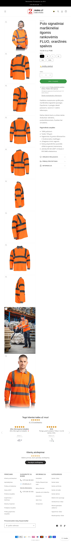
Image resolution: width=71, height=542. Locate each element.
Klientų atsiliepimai (10, 478)
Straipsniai (39, 504)
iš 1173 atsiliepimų (35, 422)
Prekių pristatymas (10, 486)
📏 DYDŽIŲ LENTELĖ (46, 66)
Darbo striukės (56, 490)
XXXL (49, 60)
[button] (5, 11)
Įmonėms (39, 496)
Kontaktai (39, 478)
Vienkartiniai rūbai (57, 501)
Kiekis (41, 71)
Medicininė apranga (58, 498)
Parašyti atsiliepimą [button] (35, 462)
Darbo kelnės (56, 494)
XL (58, 56)
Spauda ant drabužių (42, 492)
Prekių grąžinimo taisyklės (9, 513)
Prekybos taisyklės (10, 508)
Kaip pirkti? (7, 490)
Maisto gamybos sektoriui (57, 507)
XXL (43, 60)
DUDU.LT (38, 540)
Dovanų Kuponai (9, 504)
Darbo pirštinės (56, 486)
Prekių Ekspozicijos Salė (42, 483)
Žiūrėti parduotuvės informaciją (52, 95)
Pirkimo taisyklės (9, 494)
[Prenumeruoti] (33, 526)
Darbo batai (55, 482)
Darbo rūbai (55, 478)
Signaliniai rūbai (57, 511)
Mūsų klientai (40, 488)
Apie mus (39, 500)
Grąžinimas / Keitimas (8, 499)
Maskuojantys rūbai (58, 515)
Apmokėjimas (8, 482)
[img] (36, 420)
